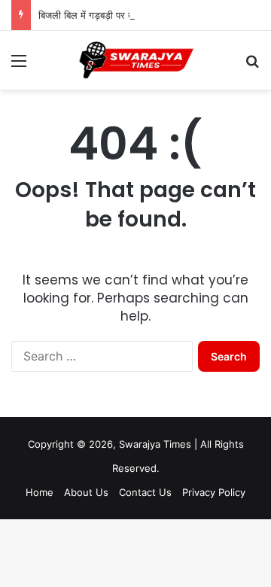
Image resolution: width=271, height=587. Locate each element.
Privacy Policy (213, 492)
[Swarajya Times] (135, 60)
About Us (86, 492)
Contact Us (145, 492)
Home (39, 492)
